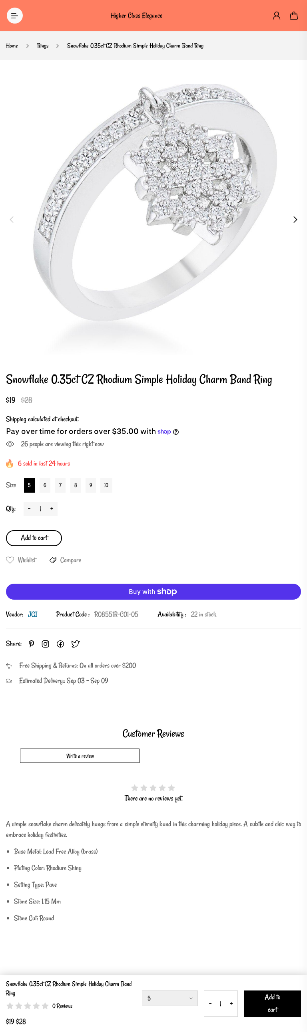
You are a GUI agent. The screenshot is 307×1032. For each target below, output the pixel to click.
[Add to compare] (53, 560)
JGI (32, 614)
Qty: (11, 508)
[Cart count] (294, 16)
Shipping (16, 419)
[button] (11, 219)
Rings (42, 46)
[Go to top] (293, 1004)
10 (106, 485)
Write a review (80, 756)
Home (12, 46)
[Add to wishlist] (10, 560)
